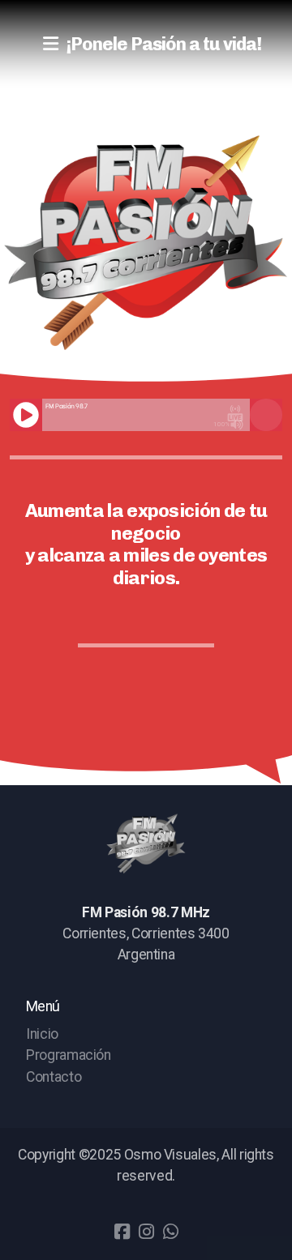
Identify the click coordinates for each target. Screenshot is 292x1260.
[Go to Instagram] (146, 1231)
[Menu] (50, 44)
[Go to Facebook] (122, 1231)
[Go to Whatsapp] (170, 1231)
